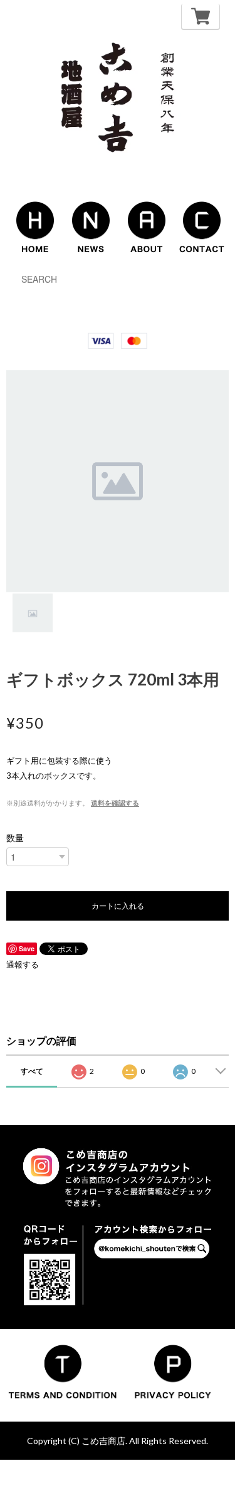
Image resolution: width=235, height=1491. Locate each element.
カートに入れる (117, 905)
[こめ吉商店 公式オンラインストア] (118, 97)
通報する (22, 964)
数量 (15, 838)
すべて (32, 1071)
